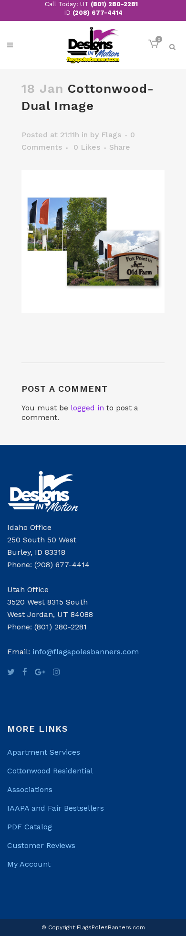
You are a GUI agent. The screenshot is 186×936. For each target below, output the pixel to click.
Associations (29, 789)
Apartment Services (43, 752)
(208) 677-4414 (97, 12)
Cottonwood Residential (50, 770)
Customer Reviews (41, 845)
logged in (87, 407)
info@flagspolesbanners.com (85, 651)
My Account (29, 864)
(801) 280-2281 (114, 4)
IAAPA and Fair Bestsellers (55, 808)
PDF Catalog (29, 826)
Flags (111, 134)
